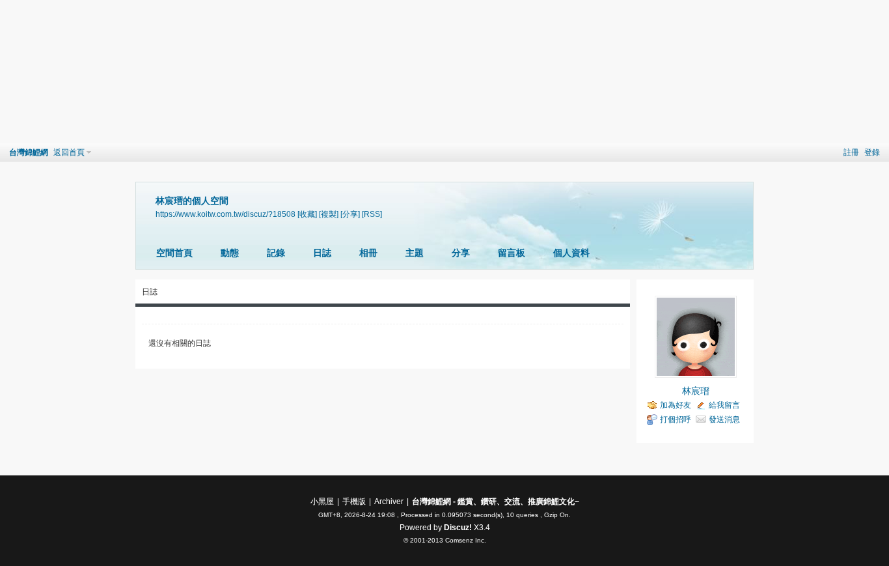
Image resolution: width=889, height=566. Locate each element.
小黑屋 (322, 501)
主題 (414, 253)
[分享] (350, 214)
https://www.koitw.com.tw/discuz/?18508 (225, 214)
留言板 (511, 253)
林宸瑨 (695, 391)
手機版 (354, 501)
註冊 (851, 152)
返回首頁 (69, 152)
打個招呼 (675, 419)
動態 (230, 253)
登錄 (872, 152)
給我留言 (724, 405)
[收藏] (307, 214)
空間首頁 (174, 253)
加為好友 (675, 405)
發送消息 (724, 419)
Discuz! (458, 527)
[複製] (328, 214)
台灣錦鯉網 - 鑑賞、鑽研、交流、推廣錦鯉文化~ (495, 501)
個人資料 (571, 253)
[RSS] (372, 214)
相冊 (368, 253)
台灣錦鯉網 (28, 152)
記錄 (276, 253)
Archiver (388, 501)
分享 (461, 253)
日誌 (322, 253)
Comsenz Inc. (465, 540)
